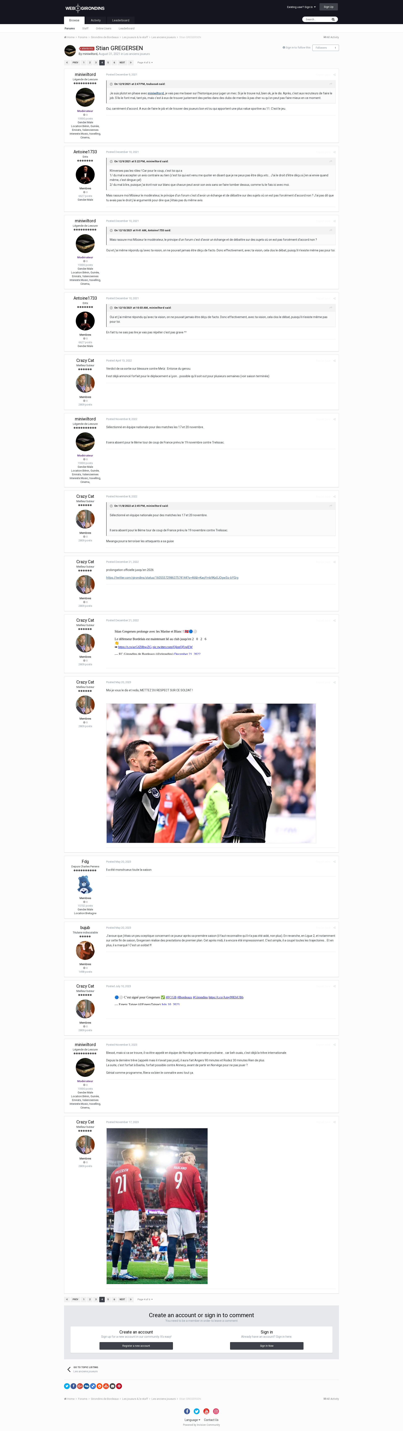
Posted (121, 74)
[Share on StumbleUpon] (106, 1386)
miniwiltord (90, 54)
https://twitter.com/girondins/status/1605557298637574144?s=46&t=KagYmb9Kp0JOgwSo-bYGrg (172, 577)
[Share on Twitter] (67, 1386)
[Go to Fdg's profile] (85, 884)
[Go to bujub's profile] (85, 950)
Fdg (85, 861)
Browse (74, 20)
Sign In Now (266, 1345)
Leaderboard (127, 28)
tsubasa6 (152, 84)
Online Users (103, 28)
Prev (75, 62)
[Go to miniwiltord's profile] (70, 50)
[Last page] (131, 62)
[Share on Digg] (86, 1386)
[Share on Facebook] (73, 1386)
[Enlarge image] (211, 773)
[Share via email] (112, 1386)
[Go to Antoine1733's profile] (85, 174)
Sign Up (329, 6)
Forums (70, 28)
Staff (85, 28)
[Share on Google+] (80, 1386)
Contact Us (211, 1420)
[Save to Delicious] (93, 1386)
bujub (85, 927)
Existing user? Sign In (300, 7)
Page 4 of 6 (144, 62)
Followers (321, 47)
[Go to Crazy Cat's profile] (85, 383)
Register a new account (136, 1345)
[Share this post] (334, 74)
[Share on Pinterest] (119, 1386)
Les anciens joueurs (137, 54)
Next (122, 62)
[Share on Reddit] (99, 1386)
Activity (96, 20)
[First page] (67, 62)
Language (192, 1420)
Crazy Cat (85, 360)
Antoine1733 (85, 151)
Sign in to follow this (298, 47)
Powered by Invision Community (201, 1424)
